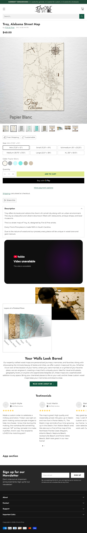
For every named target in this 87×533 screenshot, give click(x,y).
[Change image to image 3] (21, 128)
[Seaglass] (15, 163)
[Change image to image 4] (29, 128)
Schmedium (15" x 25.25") (71, 147)
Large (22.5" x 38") (43, 153)
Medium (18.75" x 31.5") (16, 153)
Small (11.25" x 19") (43, 147)
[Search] (81, 16)
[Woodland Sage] (26, 163)
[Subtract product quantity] (5, 174)
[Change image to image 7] (52, 128)
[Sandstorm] (31, 163)
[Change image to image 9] (67, 128)
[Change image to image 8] (60, 128)
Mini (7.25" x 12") (16, 147)
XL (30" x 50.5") (71, 153)
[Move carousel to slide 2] (44, 445)
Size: (11, 143)
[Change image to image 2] (13, 128)
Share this (11, 200)
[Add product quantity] (13, 174)
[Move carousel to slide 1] (42, 445)
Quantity (6, 169)
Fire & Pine (9, 27)
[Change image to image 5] (37, 128)
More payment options (43, 188)
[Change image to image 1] (6, 128)
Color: (11, 159)
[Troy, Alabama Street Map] (43, 80)
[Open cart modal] (82, 9)
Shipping (6, 193)
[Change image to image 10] (75, 128)
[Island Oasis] (20, 163)
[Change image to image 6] (44, 128)
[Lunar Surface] (10, 163)
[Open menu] (4, 9)
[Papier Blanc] (5, 163)
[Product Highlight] (43, 262)
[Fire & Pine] (43, 9)
